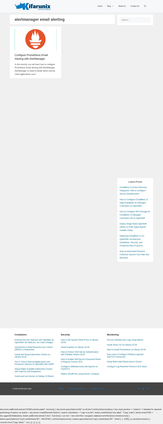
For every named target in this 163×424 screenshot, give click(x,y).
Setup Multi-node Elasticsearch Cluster (124, 362)
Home (100, 6)
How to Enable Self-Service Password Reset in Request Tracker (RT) (81, 360)
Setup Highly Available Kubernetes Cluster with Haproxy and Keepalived (33, 370)
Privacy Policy (98, 389)
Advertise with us (77, 389)
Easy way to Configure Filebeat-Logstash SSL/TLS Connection (125, 355)
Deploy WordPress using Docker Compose (80, 374)
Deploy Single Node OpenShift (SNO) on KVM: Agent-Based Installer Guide (133, 227)
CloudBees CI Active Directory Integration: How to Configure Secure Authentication (133, 190)
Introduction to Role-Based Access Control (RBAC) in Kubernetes (34, 348)
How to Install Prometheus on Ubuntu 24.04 (126, 349)
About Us (122, 6)
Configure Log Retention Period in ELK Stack (127, 366)
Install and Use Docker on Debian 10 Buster (34, 376)
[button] (145, 6)
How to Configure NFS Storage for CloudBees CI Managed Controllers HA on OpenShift (135, 214)
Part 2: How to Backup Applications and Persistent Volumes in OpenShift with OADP (34, 363)
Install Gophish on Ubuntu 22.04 (75, 347)
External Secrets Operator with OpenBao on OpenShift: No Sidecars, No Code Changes (34, 341)
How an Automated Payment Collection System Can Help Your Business (134, 254)
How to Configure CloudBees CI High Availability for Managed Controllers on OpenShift (134, 202)
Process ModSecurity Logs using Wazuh (125, 340)
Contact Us (135, 6)
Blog (109, 6)
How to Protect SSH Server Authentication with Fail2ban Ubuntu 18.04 (79, 353)
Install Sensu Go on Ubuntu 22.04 (122, 345)
